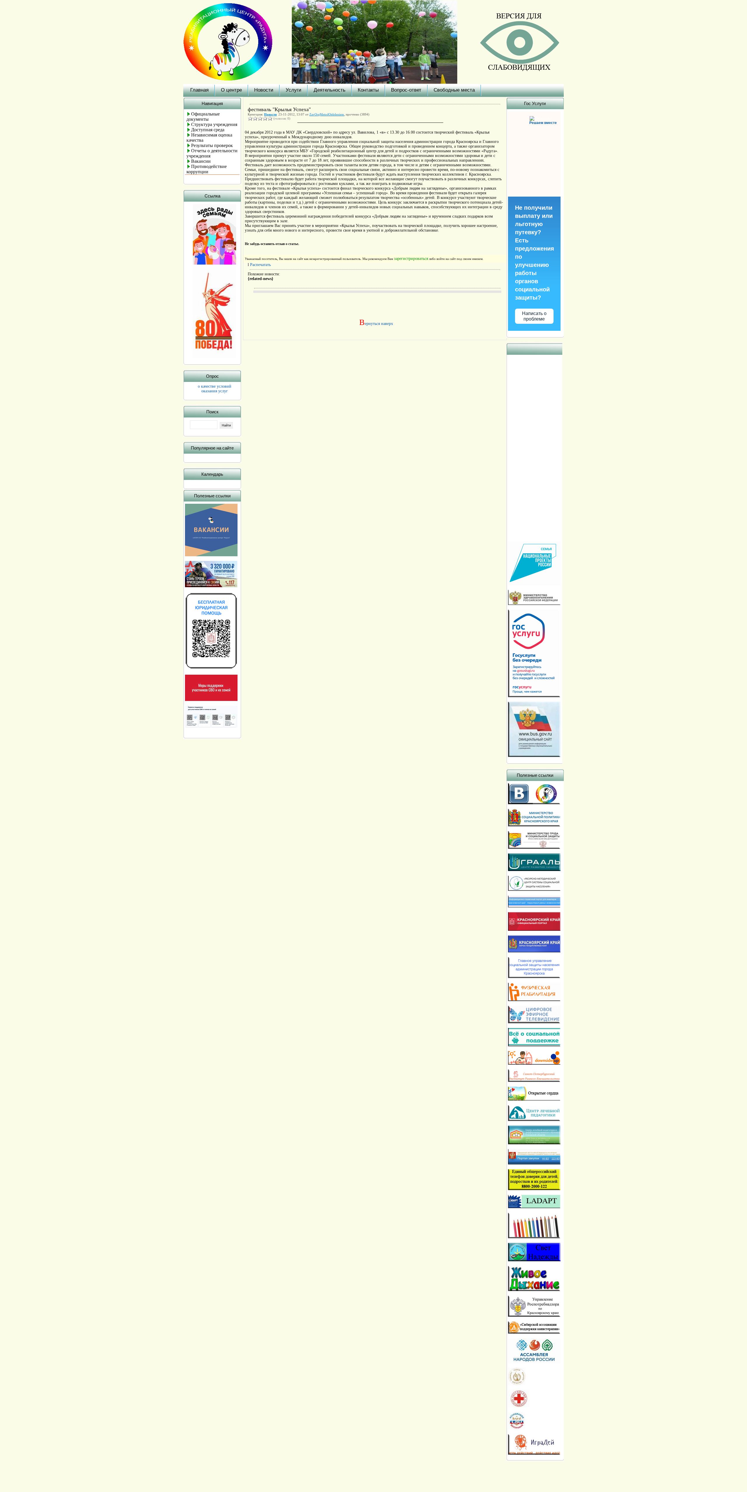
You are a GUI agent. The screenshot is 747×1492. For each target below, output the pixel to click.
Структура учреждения (214, 124)
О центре (231, 90)
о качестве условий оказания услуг (214, 388)
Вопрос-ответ (406, 90)
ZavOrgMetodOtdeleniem (326, 114)
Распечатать (260, 265)
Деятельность (329, 90)
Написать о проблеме (534, 316)
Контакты (368, 90)
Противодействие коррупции (206, 169)
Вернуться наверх (375, 323)
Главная (199, 90)
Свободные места (454, 90)
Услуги (293, 90)
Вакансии (201, 161)
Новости (263, 90)
